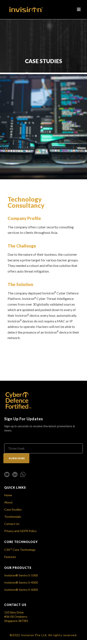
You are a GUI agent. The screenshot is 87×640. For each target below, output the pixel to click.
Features (10, 557)
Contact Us (11, 524)
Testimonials (12, 516)
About (8, 502)
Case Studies (13, 509)
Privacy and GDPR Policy (20, 531)
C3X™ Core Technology (19, 549)
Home (8, 495)
